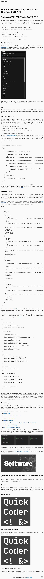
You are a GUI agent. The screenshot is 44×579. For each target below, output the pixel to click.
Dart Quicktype (17, 317)
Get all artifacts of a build (8, 418)
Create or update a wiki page (9, 425)
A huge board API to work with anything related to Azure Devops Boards (19, 422)
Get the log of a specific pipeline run (11, 415)
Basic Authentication (11, 135)
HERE (22, 187)
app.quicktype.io (13, 308)
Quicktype (7, 198)
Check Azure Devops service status (11, 427)
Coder (31, 577)
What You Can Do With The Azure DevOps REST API (19, 10)
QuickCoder (4, 1)
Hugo (27, 577)
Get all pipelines (6, 413)
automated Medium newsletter (21, 451)
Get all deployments (7, 420)
